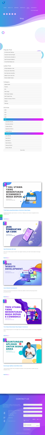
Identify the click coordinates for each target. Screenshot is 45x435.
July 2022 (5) (7, 133)
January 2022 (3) (9, 147)
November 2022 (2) (9, 124)
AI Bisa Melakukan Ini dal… (9, 68)
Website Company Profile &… (10, 98)
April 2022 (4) (8, 140)
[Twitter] (7, 14)
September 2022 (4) (9, 128)
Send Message (27, 429)
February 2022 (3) (9, 145)
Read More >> (6, 218)
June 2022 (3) (8, 135)
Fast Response (34, 10)
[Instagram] (12, 14)
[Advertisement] (22, 41)
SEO (5, 89)
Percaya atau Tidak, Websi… (9, 70)
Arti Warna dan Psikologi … (9, 52)
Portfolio (22, 7)
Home (5, 7)
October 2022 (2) (9, 126)
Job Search (34, 7)
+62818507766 (10, 417)
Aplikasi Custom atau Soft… (9, 75)
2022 (5, 119)
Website (6, 101)
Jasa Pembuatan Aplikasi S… (9, 59)
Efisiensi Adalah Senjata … (9, 77)
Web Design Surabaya (8, 93)
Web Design (6, 91)
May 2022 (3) (8, 138)
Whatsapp (27, 420)
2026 (5, 110)
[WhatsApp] (9, 14)
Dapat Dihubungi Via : (27, 419)
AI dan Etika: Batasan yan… (9, 61)
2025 (5, 112)
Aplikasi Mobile (7, 84)
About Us (10, 7)
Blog (28, 7)
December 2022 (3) (9, 121)
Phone (40, 419)
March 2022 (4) (8, 142)
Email (36, 419)
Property (6, 86)
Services (16, 7)
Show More (22, 150)
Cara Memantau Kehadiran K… (10, 57)
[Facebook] (4, 14)
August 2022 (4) (9, 131)
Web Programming (8, 96)
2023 (5, 117)
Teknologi (6, 103)
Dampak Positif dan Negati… (9, 54)
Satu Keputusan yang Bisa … (9, 73)
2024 (5, 114)
